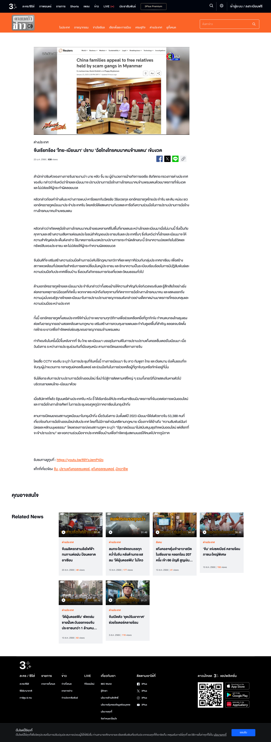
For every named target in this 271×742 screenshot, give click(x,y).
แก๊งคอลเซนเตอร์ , (103, 469)
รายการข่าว (67, 691)
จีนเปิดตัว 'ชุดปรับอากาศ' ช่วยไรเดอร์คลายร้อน (127, 619)
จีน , (57, 469)
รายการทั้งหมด (48, 684)
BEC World (106, 684)
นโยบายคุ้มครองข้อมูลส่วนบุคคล (115, 705)
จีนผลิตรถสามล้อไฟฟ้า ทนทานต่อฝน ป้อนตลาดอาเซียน (79, 554)
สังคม (159, 542)
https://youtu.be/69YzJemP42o (80, 460)
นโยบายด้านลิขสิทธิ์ (109, 698)
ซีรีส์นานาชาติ (26, 691)
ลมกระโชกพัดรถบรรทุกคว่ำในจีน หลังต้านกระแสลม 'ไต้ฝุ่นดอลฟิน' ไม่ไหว (126, 554)
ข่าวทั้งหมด (67, 684)
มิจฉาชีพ (122, 469)
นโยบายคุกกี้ (106, 712)
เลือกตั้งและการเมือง (120, 27)
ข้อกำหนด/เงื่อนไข (109, 719)
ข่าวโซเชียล (99, 27)
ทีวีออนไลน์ (89, 684)
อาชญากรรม (81, 27)
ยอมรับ (243, 732)
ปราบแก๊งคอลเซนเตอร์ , (75, 469)
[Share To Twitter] (167, 159)
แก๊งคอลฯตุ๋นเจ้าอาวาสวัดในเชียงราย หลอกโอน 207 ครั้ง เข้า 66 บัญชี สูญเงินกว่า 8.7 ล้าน (174, 554)
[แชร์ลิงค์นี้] (183, 159)
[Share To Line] (175, 159)
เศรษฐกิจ (140, 27)
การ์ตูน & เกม (26, 698)
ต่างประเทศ (156, 27)
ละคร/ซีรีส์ (24, 684)
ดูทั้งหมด (171, 27)
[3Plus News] (31, 23)
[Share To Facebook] (159, 159)
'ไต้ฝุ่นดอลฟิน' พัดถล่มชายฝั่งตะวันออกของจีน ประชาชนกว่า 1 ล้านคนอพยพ (78, 622)
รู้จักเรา (104, 691)
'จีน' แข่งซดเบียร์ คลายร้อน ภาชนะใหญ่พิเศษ (221, 552)
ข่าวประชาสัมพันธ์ (70, 698)
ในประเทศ (64, 27)
